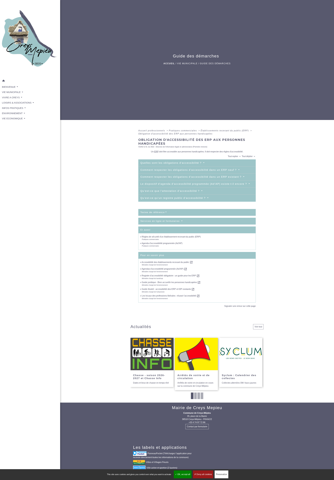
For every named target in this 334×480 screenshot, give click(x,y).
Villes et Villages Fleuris (157, 462)
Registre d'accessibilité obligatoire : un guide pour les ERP (171, 276)
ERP (156, 152)
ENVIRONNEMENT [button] (12, 113)
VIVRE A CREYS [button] (11, 97)
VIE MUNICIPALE (187, 63)
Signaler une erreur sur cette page (240, 306)
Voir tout (258, 327)
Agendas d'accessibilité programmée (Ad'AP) (164, 269)
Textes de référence (152, 212)
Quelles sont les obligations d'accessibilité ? (171, 162)
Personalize (221, 474)
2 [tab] (195, 396)
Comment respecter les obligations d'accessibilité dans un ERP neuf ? (189, 170)
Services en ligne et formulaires (160, 221)
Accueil (169, 63)
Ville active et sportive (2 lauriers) (162, 468)
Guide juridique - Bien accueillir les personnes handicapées (171, 282)
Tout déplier (249, 156)
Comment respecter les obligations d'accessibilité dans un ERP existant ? (191, 176)
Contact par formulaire (197, 426)
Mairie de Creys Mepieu (197, 407)
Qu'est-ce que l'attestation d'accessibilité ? (170, 191)
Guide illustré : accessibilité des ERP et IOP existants (168, 289)
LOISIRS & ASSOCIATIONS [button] (17, 102)
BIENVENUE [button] (9, 87)
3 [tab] (198, 396)
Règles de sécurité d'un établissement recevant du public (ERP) (171, 237)
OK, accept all (183, 474)
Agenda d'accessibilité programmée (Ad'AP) (162, 243)
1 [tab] (192, 396)
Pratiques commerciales (183, 130)
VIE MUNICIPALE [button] (11, 92)
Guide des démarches (215, 63)
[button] (30, 81)
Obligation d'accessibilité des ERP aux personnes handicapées (175, 134)
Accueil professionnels (152, 130)
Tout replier (234, 156)
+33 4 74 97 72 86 (197, 422)
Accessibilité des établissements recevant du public (167, 262)
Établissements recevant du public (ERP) (225, 130)
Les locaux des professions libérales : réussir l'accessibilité (171, 296)
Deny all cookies (204, 474)
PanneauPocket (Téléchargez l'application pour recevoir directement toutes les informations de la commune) (162, 455)
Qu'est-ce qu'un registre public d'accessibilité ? (173, 198)
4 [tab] (202, 396)
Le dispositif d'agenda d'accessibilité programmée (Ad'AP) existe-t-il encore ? (194, 183)
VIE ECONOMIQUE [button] (12, 118)
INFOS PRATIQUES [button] (13, 108)
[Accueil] (30, 39)
